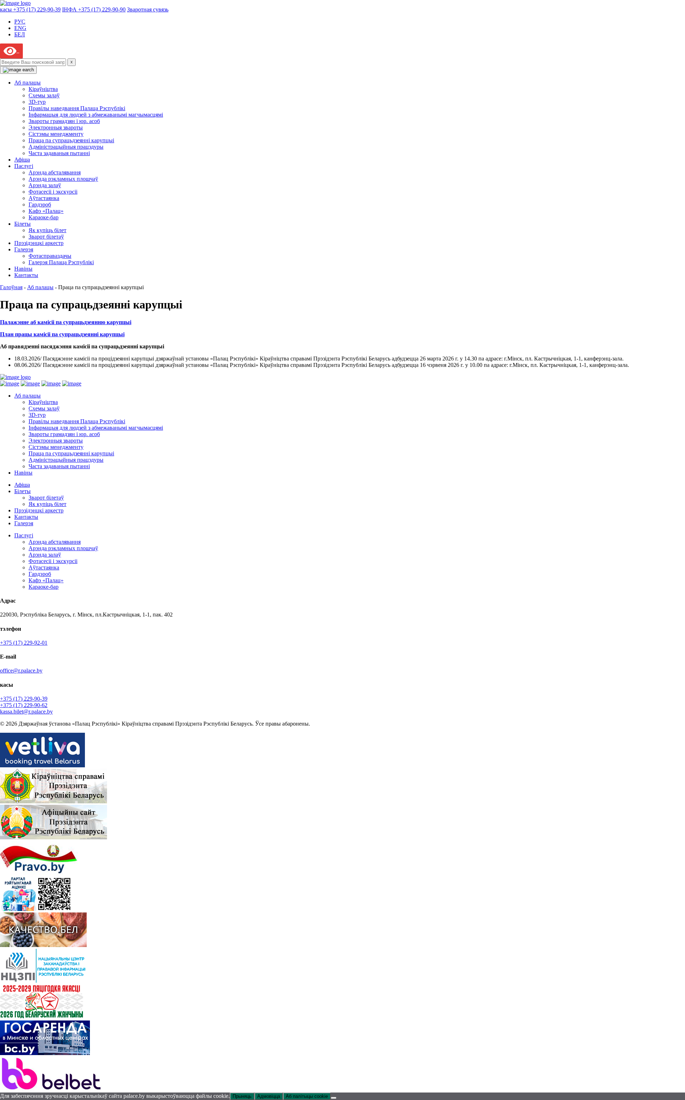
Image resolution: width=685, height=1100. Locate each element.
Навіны (23, 269)
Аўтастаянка (44, 198)
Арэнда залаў (45, 185)
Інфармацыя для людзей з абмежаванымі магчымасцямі (96, 115)
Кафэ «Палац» (46, 211)
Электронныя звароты (56, 127)
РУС (19, 22)
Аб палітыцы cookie (307, 1096)
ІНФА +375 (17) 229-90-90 (94, 9)
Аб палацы (27, 83)
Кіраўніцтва (43, 89)
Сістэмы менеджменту (56, 134)
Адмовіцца (268, 1096)
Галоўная (11, 287)
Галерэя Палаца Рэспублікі (61, 262)
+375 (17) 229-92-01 (23, 643)
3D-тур (37, 102)
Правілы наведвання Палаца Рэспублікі (77, 108)
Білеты (22, 224)
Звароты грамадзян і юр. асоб (64, 121)
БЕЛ (19, 34)
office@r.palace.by (21, 670)
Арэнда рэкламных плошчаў (63, 179)
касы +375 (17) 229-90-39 (30, 9)
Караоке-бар (44, 217)
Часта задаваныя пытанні (59, 153)
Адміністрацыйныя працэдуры (66, 147)
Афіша (22, 160)
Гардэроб (40, 204)
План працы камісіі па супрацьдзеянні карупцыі (62, 334)
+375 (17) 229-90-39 (23, 699)
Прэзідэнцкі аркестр (39, 243)
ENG (20, 28)
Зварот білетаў (46, 237)
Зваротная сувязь (147, 9)
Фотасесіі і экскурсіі (53, 192)
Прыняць (242, 1096)
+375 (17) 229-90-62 (23, 705)
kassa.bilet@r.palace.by (26, 711)
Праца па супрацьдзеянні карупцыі (71, 140)
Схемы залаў (44, 95)
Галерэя (23, 249)
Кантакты (26, 275)
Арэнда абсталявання (55, 172)
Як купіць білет (47, 230)
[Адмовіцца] (333, 1098)
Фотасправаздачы (50, 256)
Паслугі (23, 166)
